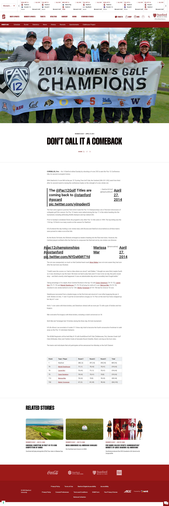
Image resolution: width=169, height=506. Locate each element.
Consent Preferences (62, 492)
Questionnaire (74, 25)
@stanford (82, 195)
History (53, 25)
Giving (74, 17)
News (45, 25)
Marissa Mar (99, 250)
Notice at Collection (79, 497)
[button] (18, 6)
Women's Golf (79, 133)
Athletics (53, 17)
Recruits (62, 25)
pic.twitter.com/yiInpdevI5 (69, 204)
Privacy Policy (57, 486)
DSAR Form (95, 492)
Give (137, 17)
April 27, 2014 (118, 195)
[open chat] (166, 503)
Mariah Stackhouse (67, 285)
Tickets (42, 17)
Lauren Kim (61, 370)
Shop (128, 17)
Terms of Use (68, 486)
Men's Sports (14, 17)
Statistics (35, 25)
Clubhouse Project (89, 25)
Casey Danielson (101, 283)
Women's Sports (30, 17)
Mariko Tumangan (83, 288)
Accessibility (104, 486)
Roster (26, 25)
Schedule (17, 25)
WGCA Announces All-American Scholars (81, 445)
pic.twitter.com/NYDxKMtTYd (67, 257)
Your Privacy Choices (110, 492)
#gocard (55, 200)
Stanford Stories (87, 17)
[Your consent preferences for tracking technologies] (3, 502)
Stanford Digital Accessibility (88, 486)
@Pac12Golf (66, 190)
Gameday (65, 17)
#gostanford (53, 252)
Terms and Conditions (81, 492)
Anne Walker (94, 262)
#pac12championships (62, 248)
